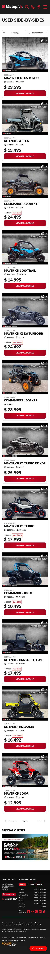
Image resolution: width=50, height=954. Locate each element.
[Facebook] (28, 911)
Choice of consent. (20, 931)
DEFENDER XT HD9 (16, 141)
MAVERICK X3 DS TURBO (21, 78)
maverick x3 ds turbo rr (23, 333)
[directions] (39, 7)
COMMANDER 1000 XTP (20, 400)
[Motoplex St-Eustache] (12, 7)
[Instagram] (36, 911)
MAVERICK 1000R (16, 793)
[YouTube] (32, 911)
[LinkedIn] (40, 911)
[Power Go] (23, 944)
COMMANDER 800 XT (19, 593)
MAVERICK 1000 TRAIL (20, 270)
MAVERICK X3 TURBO (19, 526)
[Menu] (45, 6)
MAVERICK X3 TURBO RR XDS (24, 463)
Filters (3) (15, 32)
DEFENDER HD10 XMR (19, 726)
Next (39, 821)
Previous (12, 821)
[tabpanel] (32, 898)
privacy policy (41, 929)
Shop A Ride (15, 940)
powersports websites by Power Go (33, 937)
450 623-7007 (11, 899)
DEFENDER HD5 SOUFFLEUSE (23, 660)
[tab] (22, 884)
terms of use (9, 931)
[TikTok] (44, 911)
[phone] (33, 7)
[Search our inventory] (27, 7)
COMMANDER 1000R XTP (21, 204)
